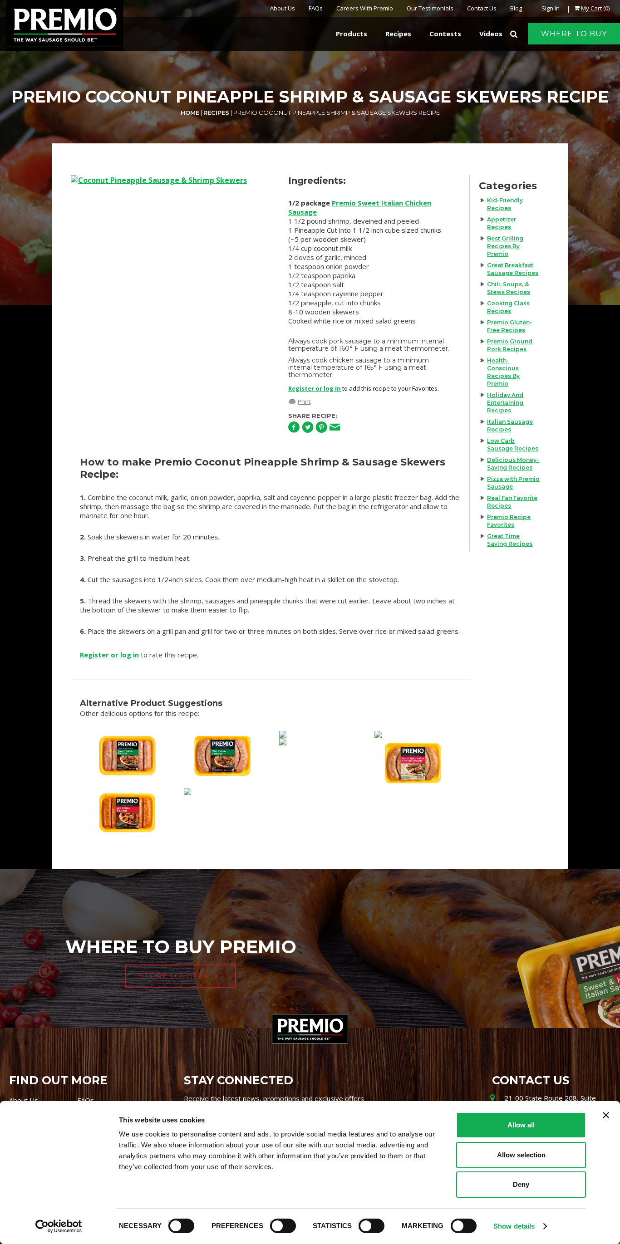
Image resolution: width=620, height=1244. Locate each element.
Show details (514, 1226)
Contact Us (482, 8)
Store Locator (174, 976)
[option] (171, 291)
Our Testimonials (430, 8)
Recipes (216, 112)
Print (304, 401)
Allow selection (521, 1155)
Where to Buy (574, 33)
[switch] (279, 1224)
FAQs (316, 8)
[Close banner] (606, 1115)
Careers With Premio (364, 8)
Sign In (550, 8)
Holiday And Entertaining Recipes (505, 403)
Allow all (521, 1125)
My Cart (591, 8)
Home (190, 112)
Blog (516, 8)
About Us (282, 8)
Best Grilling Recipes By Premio (505, 246)
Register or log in (314, 388)
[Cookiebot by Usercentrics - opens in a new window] (58, 1226)
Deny (521, 1184)
